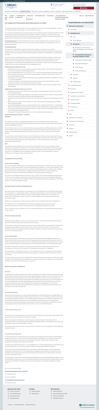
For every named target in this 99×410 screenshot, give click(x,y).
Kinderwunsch (74, 107)
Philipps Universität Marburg (81, 4)
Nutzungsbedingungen (19, 404)
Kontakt (71, 135)
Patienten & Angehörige (12, 11)
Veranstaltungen (77, 81)
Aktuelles (75, 78)
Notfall (84, 8)
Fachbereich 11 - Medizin (57, 5)
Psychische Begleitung (80, 71)
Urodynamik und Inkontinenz (77, 96)
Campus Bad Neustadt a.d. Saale (60, 393)
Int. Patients (76, 11)
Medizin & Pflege (25, 11)
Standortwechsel (89, 15)
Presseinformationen (14, 398)
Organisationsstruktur (15, 395)
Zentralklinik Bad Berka (58, 398)
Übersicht (81, 15)
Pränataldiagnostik (40, 15)
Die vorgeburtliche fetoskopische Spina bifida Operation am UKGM (61, 17)
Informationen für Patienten (76, 117)
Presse (52, 11)
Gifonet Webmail (35, 393)
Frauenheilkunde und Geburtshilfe (81, 22)
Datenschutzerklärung (31, 404)
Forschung (34, 11)
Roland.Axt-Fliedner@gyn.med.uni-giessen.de (16, 371)
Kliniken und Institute (15, 391)
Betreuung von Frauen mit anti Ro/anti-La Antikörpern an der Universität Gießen (83, 49)
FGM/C (72, 110)
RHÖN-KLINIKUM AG (57, 391)
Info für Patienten (77, 40)
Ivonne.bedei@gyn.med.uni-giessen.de (14, 380)
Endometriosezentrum (75, 85)
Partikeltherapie (67, 11)
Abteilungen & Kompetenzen (76, 26)
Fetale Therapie (79, 67)
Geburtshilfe (73, 29)
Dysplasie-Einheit (74, 99)
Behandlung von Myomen (76, 92)
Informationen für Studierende (76, 121)
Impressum (10, 404)
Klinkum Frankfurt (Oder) (58, 395)
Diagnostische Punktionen (81, 63)
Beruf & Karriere (44, 11)
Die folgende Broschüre (11, 41)
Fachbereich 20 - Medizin (80, 5)
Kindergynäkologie (75, 103)
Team (74, 36)
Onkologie (73, 89)
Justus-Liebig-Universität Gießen (59, 4)
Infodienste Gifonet (36, 391)
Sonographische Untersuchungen (83, 60)
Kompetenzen (50, 15)
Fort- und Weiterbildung (15, 393)
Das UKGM (58, 11)
